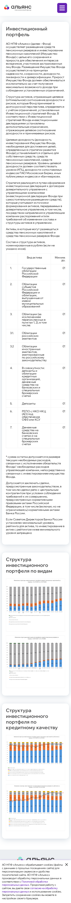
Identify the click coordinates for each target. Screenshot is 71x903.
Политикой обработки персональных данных (25, 883)
